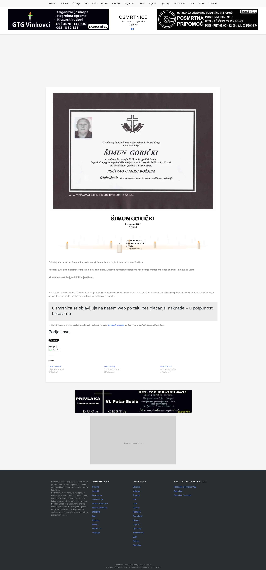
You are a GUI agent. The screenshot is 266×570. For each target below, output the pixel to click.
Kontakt (95, 491)
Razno (201, 3)
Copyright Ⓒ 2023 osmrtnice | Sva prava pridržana (127, 567)
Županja (76, 3)
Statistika (213, 3)
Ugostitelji (165, 3)
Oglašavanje (97, 499)
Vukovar (64, 3)
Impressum (97, 495)
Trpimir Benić (166, 366)
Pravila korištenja (99, 507)
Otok (94, 3)
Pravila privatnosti (100, 503)
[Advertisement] (133, 55)
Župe (192, 3)
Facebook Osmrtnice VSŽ (185, 486)
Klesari (141, 3)
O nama (95, 486)
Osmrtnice (133, 17)
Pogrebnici (129, 3)
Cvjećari (152, 3)
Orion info (178, 491)
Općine (104, 3)
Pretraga (116, 3)
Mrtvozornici (179, 3)
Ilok (86, 3)
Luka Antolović (54, 366)
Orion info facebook (182, 495)
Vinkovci (52, 3)
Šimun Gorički (133, 218)
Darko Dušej (109, 366)
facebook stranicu (116, 325)
